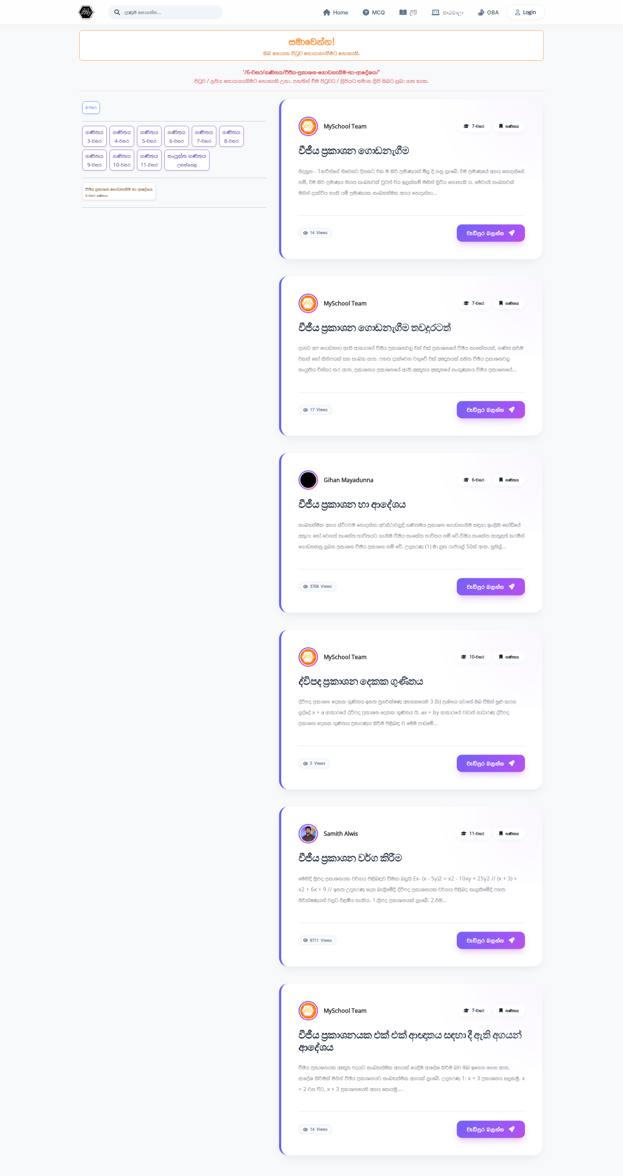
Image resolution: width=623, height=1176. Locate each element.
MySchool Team (345, 128)
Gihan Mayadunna (349, 482)
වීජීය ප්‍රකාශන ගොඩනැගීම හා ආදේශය (119, 192)
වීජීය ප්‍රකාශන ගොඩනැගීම (354, 152)
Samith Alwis (341, 836)
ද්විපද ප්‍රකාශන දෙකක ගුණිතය (361, 683)
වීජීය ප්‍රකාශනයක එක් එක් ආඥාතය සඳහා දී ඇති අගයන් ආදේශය (410, 1043)
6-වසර (91, 107)
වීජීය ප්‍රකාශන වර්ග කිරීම (350, 860)
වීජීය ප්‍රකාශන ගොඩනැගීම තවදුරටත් (375, 329)
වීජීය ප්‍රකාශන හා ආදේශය (352, 506)
